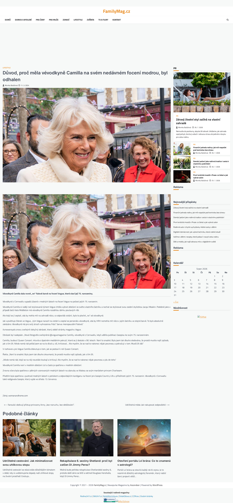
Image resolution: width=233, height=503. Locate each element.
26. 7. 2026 (199, 127)
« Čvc (175, 302)
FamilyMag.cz (116, 11)
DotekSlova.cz (125, 496)
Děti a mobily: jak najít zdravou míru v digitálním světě (194, 241)
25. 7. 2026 (216, 180)
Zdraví (66, 19)
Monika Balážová (11, 85)
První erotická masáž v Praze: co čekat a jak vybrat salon (210, 176)
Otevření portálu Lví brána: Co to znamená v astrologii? (144, 462)
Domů (8, 19)
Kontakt (116, 19)
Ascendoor (135, 485)
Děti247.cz (97, 496)
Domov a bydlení (23, 19)
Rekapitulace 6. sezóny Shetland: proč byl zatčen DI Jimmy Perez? (86, 462)
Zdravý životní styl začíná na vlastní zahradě (198, 121)
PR (177, 116)
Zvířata (90, 19)
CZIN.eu (135, 496)
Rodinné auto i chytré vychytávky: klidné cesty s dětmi (194, 227)
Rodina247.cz (86, 496)
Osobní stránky (146, 496)
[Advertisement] (116, 45)
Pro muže (53, 19)
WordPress (157, 485)
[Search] (228, 20)
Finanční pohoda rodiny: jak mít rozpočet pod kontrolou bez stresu (209, 148)
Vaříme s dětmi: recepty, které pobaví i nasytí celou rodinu (196, 236)
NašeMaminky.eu (110, 496)
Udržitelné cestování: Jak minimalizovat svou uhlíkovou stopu (27, 462)
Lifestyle (78, 19)
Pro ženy (40, 19)
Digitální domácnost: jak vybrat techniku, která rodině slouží (196, 231)
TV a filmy (103, 19)
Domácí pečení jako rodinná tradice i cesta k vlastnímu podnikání (211, 162)
